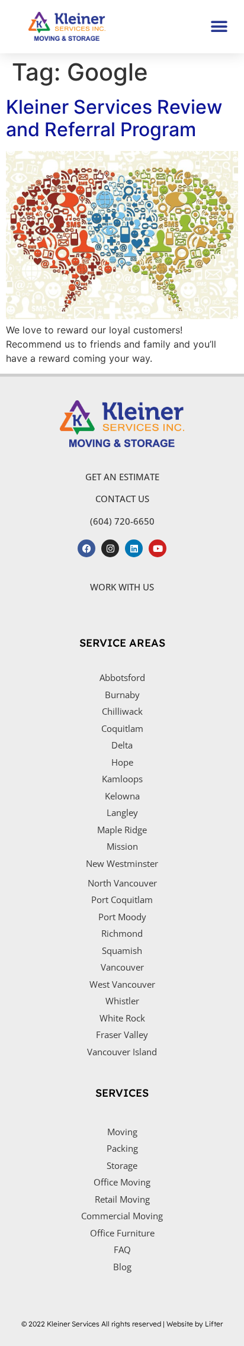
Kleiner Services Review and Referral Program (114, 118)
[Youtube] (157, 548)
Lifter (214, 1323)
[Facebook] (86, 548)
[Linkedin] (134, 548)
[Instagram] (110, 548)
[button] (219, 26)
